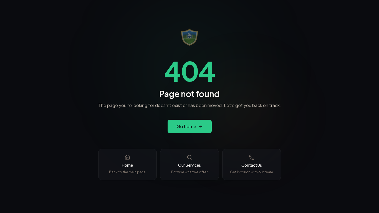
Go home (186, 126)
